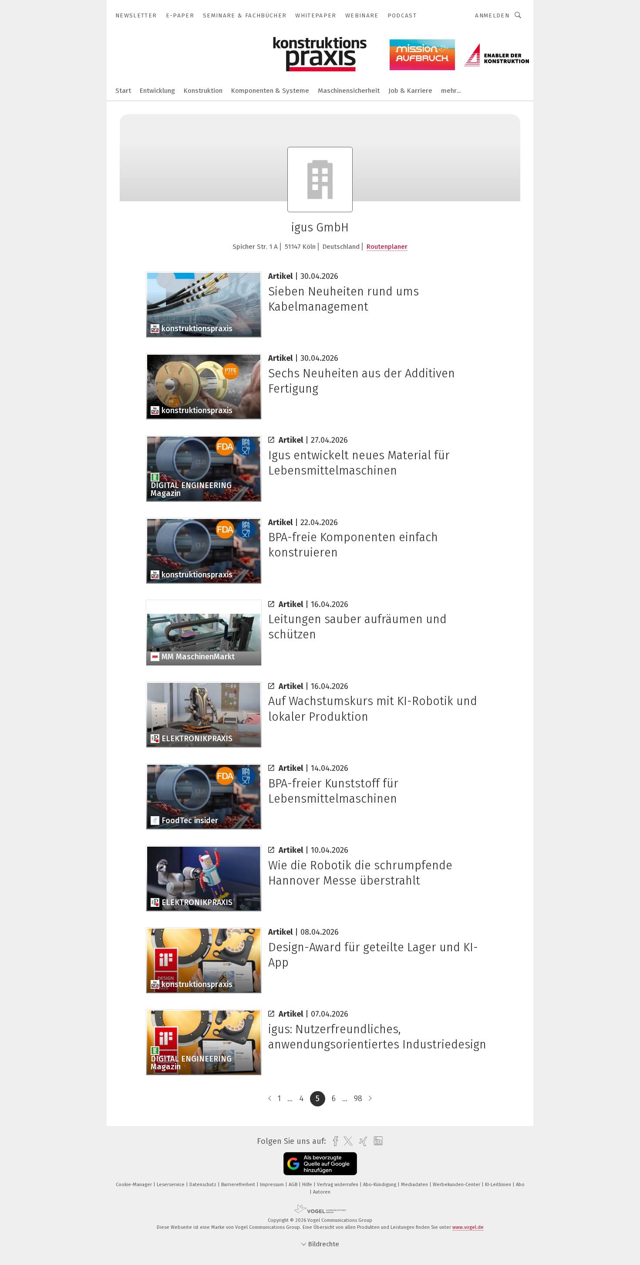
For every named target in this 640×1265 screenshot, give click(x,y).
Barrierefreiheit (238, 1184)
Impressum (272, 1184)
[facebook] (333, 1141)
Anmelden (492, 15)
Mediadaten (415, 1184)
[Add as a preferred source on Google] (320, 1163)
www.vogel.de (468, 1227)
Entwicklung (157, 91)
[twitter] (346, 1141)
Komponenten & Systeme (270, 91)
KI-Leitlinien (498, 1184)
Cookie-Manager (134, 1184)
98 (358, 1098)
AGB (294, 1184)
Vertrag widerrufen (338, 1184)
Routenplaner (387, 247)
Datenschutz (203, 1184)
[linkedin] (376, 1141)
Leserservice (171, 1184)
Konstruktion (203, 91)
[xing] (361, 1141)
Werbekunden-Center (457, 1184)
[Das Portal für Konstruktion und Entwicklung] (123, 90)
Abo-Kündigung (380, 1184)
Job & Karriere (410, 91)
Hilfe (307, 1184)
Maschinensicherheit (349, 91)
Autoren (321, 1192)
